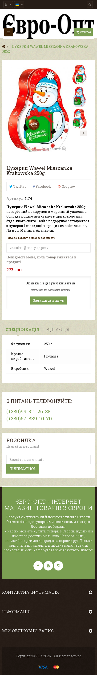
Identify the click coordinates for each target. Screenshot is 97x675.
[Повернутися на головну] (3, 46)
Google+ (68, 186)
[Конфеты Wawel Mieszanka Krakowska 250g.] (79, 75)
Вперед (83, 133)
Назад (75, 133)
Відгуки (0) (58, 329)
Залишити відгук (48, 300)
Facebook (43, 186)
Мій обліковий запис (28, 630)
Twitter (19, 186)
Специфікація (22, 329)
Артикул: (15, 198)
